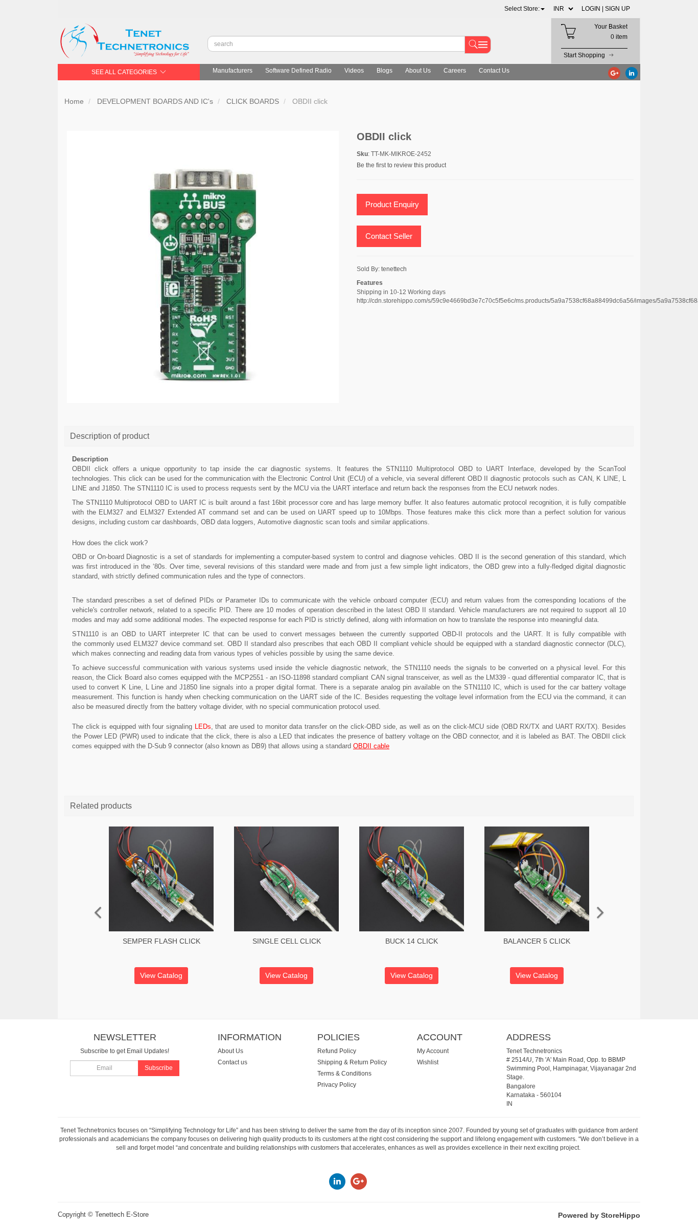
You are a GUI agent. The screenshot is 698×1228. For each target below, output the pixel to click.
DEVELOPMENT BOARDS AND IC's (155, 101)
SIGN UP (617, 8)
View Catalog (161, 975)
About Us (418, 70)
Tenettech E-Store (122, 1214)
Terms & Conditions (344, 1073)
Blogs (384, 70)
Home (74, 101)
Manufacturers (232, 70)
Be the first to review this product (401, 165)
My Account (433, 1051)
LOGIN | (592, 8)
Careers (455, 70)
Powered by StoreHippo (599, 1215)
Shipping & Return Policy (352, 1062)
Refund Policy (336, 1051)
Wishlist (427, 1062)
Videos (354, 70)
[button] (524, 8)
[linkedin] (631, 72)
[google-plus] (614, 72)
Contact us (232, 1062)
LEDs (203, 726)
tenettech (394, 269)
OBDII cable (371, 746)
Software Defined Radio (298, 70)
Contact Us (494, 70)
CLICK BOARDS (252, 101)
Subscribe (159, 1067)
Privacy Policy (336, 1084)
